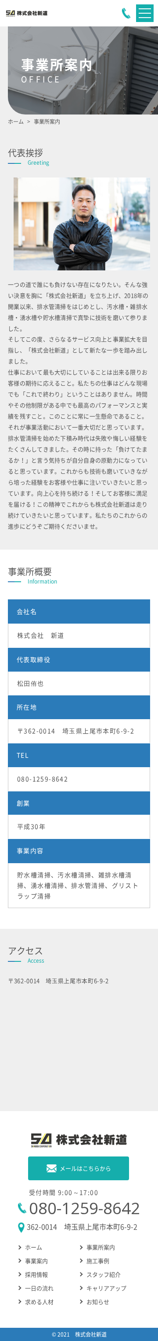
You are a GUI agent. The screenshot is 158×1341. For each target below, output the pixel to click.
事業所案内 (100, 1247)
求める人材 (39, 1301)
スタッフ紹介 (103, 1274)
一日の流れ (39, 1288)
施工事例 (97, 1260)
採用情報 (36, 1274)
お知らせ (97, 1301)
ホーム (33, 1247)
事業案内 (36, 1260)
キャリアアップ (106, 1288)
